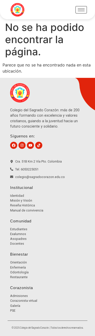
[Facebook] (13, 145)
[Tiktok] (38, 145)
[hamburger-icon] (81, 9)
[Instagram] (22, 145)
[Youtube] (30, 145)
